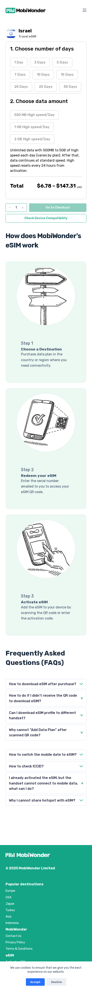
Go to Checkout (58, 207)
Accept (35, 982)
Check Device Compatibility (46, 218)
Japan (10, 904)
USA (8, 897)
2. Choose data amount (39, 101)
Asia (8, 916)
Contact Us (13, 936)
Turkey (10, 910)
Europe (10, 891)
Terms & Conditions (19, 949)
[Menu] (84, 10)
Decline (56, 982)
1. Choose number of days (42, 49)
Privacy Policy (15, 942)
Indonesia (12, 923)
